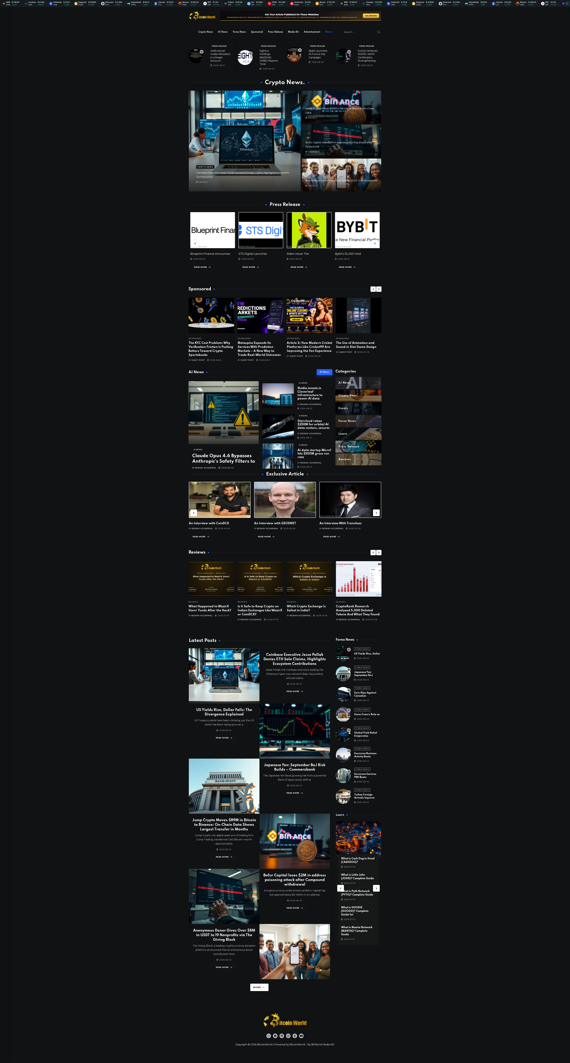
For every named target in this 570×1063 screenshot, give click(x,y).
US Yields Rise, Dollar (367, 654)
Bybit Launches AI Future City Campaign (318, 54)
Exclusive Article (199, 516)
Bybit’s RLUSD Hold (300, 253)
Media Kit (293, 32)
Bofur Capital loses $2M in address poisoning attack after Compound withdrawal (294, 880)
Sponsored (257, 32)
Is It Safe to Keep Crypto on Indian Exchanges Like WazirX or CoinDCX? (211, 610)
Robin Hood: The (250, 253)
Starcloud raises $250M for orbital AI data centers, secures (313, 425)
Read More (200, 267)
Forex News (239, 32)
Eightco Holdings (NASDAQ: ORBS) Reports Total (269, 57)
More (328, 32)
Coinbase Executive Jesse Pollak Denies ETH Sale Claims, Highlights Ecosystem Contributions (294, 659)
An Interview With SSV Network (342, 523)
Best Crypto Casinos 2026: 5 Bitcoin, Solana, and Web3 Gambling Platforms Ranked (357, 610)
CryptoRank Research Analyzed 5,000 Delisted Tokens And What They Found (309, 610)
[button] (195, 243)
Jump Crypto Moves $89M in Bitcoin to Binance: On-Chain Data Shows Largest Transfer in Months (224, 824)
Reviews (193, 602)
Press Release (275, 32)
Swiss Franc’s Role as (367, 714)
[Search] (378, 32)
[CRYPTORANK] (567, 3)
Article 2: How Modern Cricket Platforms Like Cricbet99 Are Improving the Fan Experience (309, 347)
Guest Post (198, 360)
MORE (257, 987)
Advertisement (312, 32)
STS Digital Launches (204, 253)
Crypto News (205, 32)
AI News (223, 32)
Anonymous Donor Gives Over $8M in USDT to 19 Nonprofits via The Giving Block (224, 935)
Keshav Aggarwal (205, 468)
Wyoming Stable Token (350, 253)
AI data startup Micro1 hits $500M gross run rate (314, 454)
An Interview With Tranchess (275, 523)
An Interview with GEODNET (210, 523)
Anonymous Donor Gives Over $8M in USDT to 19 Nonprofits (341, 180)
